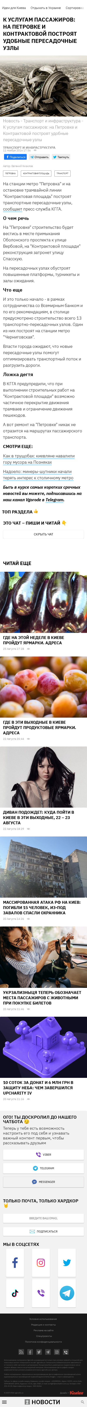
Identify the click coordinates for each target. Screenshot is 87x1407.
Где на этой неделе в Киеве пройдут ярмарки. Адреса (33, 640)
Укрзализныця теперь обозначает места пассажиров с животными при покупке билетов (42, 998)
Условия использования (43, 1318)
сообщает (12, 209)
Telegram (54, 499)
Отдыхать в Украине (46, 8)
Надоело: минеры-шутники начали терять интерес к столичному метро (38, 475)
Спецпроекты (44, 1336)
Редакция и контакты (43, 1324)
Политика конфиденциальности (43, 1341)
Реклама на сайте (44, 1330)
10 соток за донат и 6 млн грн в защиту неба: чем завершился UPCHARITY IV (38, 1088)
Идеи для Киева (14, 8)
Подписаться (47, 1231)
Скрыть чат (43, 534)
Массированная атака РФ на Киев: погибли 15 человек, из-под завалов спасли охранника (42, 907)
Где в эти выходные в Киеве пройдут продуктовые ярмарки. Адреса (39, 727)
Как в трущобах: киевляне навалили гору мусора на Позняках (39, 459)
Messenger (47, 1182)
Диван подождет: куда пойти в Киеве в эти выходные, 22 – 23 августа (38, 817)
